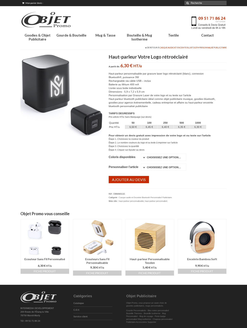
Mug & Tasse (105, 35)
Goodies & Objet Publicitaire (37, 37)
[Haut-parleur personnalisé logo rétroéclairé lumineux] (61, 94)
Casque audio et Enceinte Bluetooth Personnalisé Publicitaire (193, 47)
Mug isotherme (144, 319)
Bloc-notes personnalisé (158, 310)
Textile (173, 35)
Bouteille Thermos (134, 313)
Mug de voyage (146, 316)
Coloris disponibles (122, 157)
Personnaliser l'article (123, 167)
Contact (207, 35)
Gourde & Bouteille (71, 35)
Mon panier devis (34, 3)
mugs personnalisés (154, 306)
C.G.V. (76, 310)
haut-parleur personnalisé (156, 201)
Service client (80, 316)
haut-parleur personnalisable (131, 201)
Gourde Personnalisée (136, 310)
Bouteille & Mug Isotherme (139, 37)
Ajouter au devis (129, 179)
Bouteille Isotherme (152, 313)
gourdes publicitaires (135, 306)
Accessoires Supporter (146, 322)
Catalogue (78, 303)
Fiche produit (45, 271)
